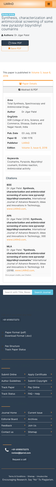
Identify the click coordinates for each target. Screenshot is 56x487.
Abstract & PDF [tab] (29, 89)
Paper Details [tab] (29, 83)
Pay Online (33, 387)
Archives (32, 419)
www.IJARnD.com (16, 208)
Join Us (32, 425)
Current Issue (35, 412)
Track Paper (8, 387)
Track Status (8, 393)
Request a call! (19, 459)
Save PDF (15, 48)
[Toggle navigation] (48, 4)
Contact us (7, 431)
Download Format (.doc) (18, 335)
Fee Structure (12, 346)
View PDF (16, 43)
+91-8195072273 (11, 319)
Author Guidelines (11, 380)
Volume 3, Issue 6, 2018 (34, 147)
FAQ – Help (34, 393)
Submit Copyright (37, 380)
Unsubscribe (42, 476)
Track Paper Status (15, 349)
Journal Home (9, 412)
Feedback (6, 425)
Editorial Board (9, 419)
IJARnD (9, 4)
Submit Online (9, 374)
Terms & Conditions (17, 476)
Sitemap (32, 431)
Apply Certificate (37, 374)
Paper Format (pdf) (15, 332)
